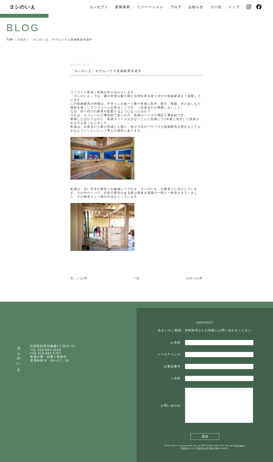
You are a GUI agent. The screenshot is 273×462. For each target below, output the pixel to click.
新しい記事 (78, 278)
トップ (234, 7)
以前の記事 (194, 278)
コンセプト (98, 7)
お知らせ (195, 7)
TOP (9, 39)
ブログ (176, 7)
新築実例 (122, 7)
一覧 (136, 278)
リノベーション (150, 7)
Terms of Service (208, 448)
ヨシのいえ (22, 7)
